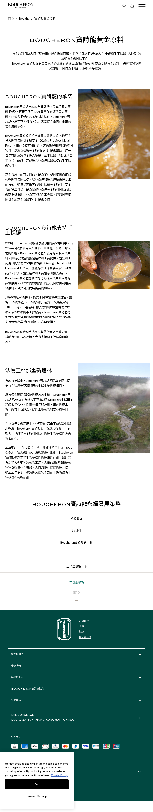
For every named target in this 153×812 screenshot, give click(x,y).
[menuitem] (132, 5)
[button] (76, 600)
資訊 (13, 772)
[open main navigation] (142, 5)
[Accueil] (64, 629)
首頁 (11, 18)
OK (37, 784)
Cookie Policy (59, 775)
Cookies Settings (37, 796)
